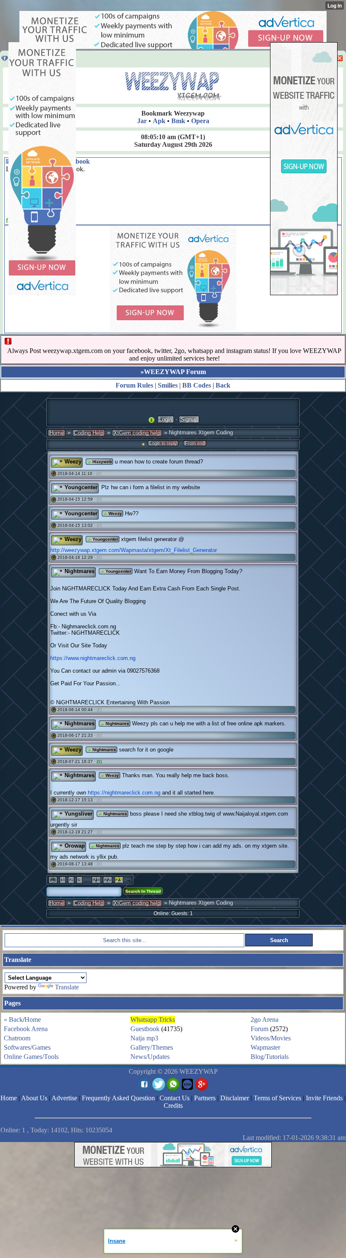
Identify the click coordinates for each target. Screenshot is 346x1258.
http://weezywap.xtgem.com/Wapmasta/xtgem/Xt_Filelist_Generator (133, 550)
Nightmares (116, 723)
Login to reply (163, 443)
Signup (189, 419)
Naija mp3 (144, 1038)
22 (108, 880)
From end (195, 443)
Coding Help (88, 433)
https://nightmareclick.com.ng (124, 792)
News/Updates (150, 1056)
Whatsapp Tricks (152, 1019)
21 (96, 880)
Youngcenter (104, 539)
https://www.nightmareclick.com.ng (92, 658)
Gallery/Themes (151, 1047)
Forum (259, 1028)
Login (165, 419)
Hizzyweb (101, 461)
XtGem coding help (137, 433)
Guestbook (144, 1028)
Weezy (114, 513)
